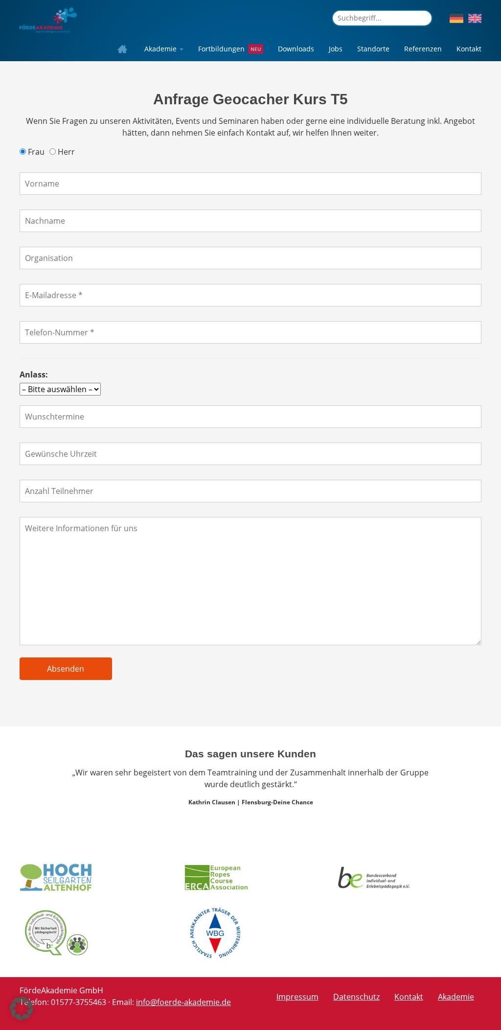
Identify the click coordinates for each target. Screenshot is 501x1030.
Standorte (373, 48)
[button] (21, 1008)
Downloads (296, 48)
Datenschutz (356, 996)
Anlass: (34, 374)
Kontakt (468, 48)
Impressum (297, 996)
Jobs (335, 48)
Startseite (124, 49)
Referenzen (423, 48)
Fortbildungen (221, 48)
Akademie (161, 48)
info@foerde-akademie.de (183, 1002)
